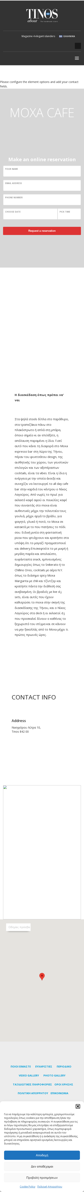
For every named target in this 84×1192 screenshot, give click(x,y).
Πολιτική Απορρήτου (49, 1186)
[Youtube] (62, 46)
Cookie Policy (27, 1186)
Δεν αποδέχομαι (42, 1166)
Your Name (11, 169)
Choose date (13, 211)
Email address (13, 183)
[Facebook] (49, 46)
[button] (78, 1106)
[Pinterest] (55, 46)
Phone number (14, 197)
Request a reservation (42, 230)
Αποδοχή (42, 1155)
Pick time (65, 211)
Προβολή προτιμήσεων (42, 1177)
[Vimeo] (68, 46)
